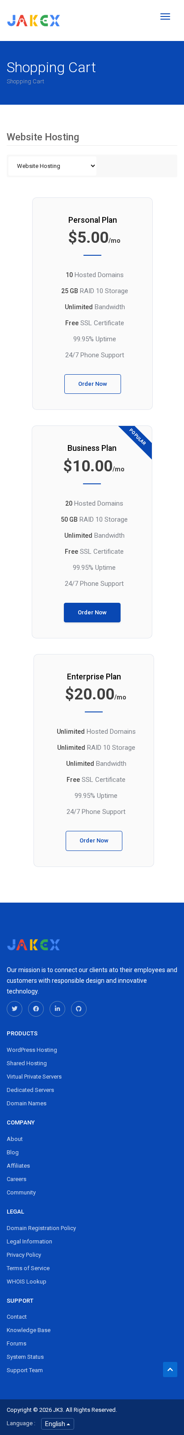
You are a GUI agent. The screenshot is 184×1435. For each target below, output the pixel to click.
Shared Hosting (27, 1063)
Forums (16, 1343)
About (15, 1139)
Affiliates (18, 1165)
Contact (17, 1316)
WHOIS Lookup (26, 1281)
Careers (16, 1179)
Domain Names (26, 1103)
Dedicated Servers (30, 1090)
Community (21, 1192)
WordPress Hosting (32, 1050)
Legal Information (29, 1241)
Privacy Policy (24, 1254)
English (56, 1423)
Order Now (92, 383)
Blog (13, 1152)
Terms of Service (28, 1268)
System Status (25, 1356)
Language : (21, 1423)
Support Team (25, 1370)
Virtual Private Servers (34, 1076)
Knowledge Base (28, 1330)
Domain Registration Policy (41, 1228)
